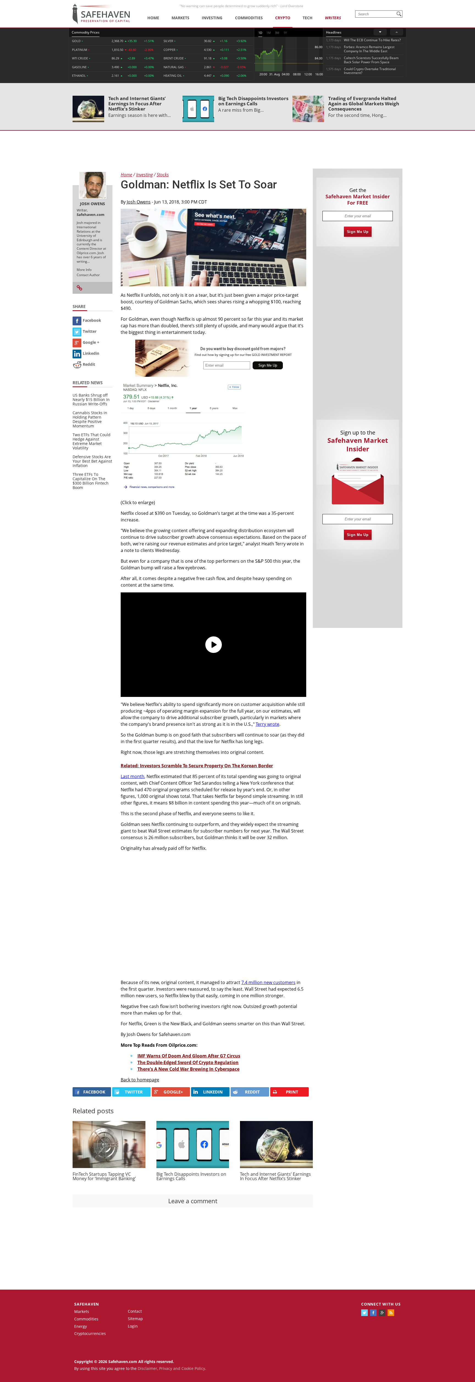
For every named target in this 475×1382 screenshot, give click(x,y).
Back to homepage (140, 1080)
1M (268, 33)
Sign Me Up (358, 232)
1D (260, 33)
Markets (180, 17)
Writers (333, 17)
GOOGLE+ (173, 1092)
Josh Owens (139, 202)
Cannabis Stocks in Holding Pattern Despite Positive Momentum (90, 419)
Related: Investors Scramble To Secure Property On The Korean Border (197, 766)
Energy (80, 1326)
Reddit (89, 364)
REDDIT (252, 1092)
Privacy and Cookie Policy (182, 1368)
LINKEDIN (213, 1092)
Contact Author (88, 275)
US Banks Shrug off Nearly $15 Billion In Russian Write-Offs (91, 399)
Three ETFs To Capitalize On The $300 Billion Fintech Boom (91, 481)
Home (153, 17)
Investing (212, 17)
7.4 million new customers (268, 982)
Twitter (89, 331)
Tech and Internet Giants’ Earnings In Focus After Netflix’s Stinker (137, 103)
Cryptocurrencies (90, 1333)
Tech (308, 17)
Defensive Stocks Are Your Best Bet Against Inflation (92, 461)
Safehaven (86, 1304)
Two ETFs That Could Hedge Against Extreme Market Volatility (92, 441)
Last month (132, 776)
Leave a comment (192, 1201)
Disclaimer (147, 1368)
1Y (285, 33)
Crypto (282, 17)
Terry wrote (267, 724)
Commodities (249, 17)
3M (277, 33)
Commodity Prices (86, 32)
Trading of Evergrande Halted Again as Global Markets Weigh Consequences (363, 103)
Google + (91, 342)
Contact (135, 1311)
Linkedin (91, 353)
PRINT (292, 1092)
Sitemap (135, 1318)
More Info (84, 269)
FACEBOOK (94, 1092)
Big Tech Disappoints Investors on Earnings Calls (253, 101)
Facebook (92, 320)
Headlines (333, 32)
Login (133, 1326)
